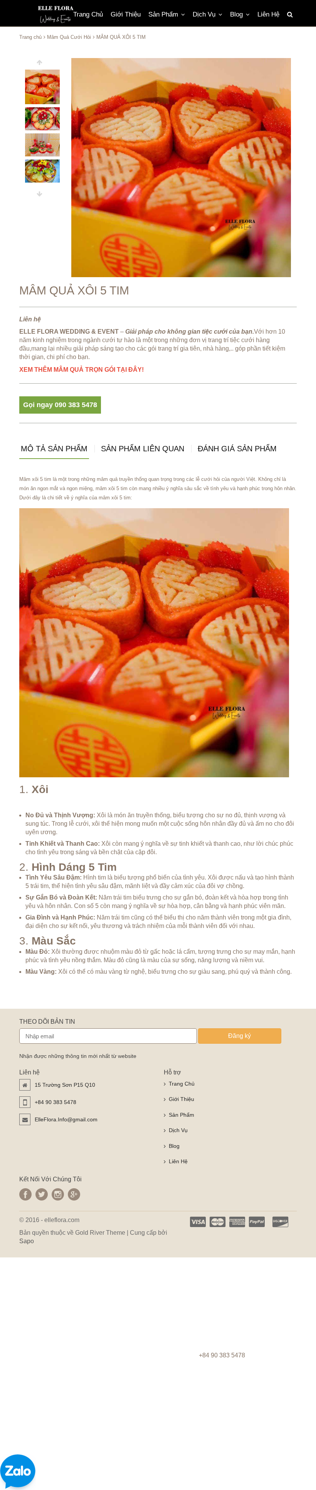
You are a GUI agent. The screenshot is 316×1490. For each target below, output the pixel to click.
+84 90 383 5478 (55, 1102)
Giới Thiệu (126, 14)
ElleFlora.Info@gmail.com (66, 1119)
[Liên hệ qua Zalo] (18, 1471)
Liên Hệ (268, 14)
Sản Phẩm (163, 14)
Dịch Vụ (204, 14)
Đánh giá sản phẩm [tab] (237, 449)
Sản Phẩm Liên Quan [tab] (142, 449)
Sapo (26, 1241)
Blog (236, 14)
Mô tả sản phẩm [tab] (54, 449)
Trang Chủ (88, 14)
